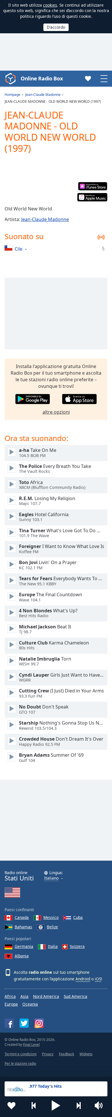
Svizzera (77, 946)
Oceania (30, 1004)
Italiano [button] (51, 878)
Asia (24, 996)
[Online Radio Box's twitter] (24, 1023)
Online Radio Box (42, 78)
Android (83, 979)
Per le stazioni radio (20, 1063)
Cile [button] (18, 249)
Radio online (19, 876)
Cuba (78, 917)
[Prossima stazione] (78, 1105)
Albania (22, 956)
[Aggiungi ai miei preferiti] (11, 1105)
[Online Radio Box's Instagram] (39, 1023)
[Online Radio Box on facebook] (9, 1023)
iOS (98, 979)
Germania (24, 946)
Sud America (75, 996)
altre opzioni (56, 412)
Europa (11, 1004)
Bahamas (23, 927)
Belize (52, 927)
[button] (56, 1105)
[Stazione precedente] (34, 1105)
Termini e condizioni (20, 1054)
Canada (22, 917)
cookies (50, 5)
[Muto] (100, 1105)
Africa (10, 996)
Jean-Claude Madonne (45, 219)
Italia (53, 946)
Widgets (86, 1054)
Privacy (47, 1054)
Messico (51, 917)
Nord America (46, 996)
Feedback (66, 1054)
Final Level (31, 1044)
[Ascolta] (11, 452)
